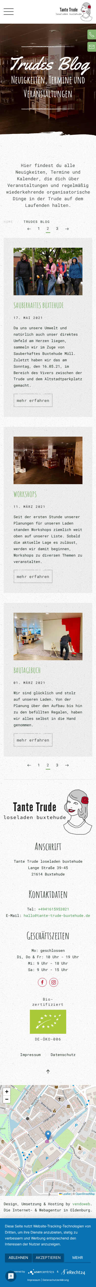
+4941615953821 (53, 909)
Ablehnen (18, 1257)
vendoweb (81, 1203)
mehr (77, 1257)
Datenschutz (63, 1054)
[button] (9, 11)
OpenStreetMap (85, 1194)
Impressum (30, 1054)
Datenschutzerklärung (56, 1279)
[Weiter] (67, 229)
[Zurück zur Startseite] (74, 11)
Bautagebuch (27, 670)
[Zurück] (29, 229)
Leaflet (66, 1194)
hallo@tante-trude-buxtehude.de (57, 915)
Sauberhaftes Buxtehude (39, 305)
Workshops (25, 494)
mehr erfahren (33, 400)
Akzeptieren (48, 1257)
